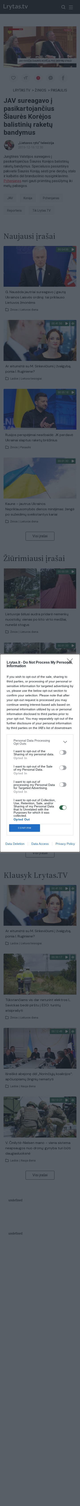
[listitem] (40, 742)
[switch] (62, 752)
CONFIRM (24, 828)
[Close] (71, 663)
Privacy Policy (65, 844)
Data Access (40, 844)
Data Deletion (14, 844)
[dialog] (40, 753)
